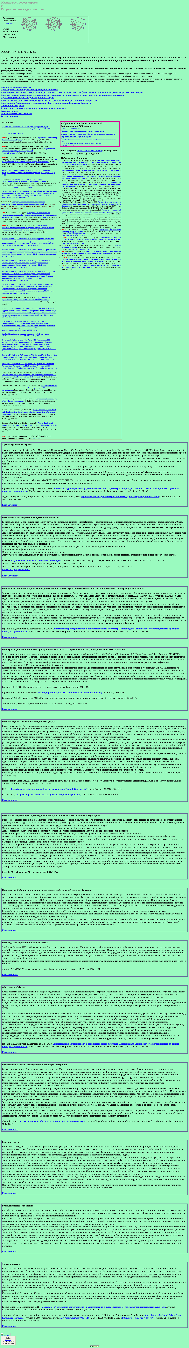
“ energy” (10, 153)
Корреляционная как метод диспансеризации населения (120, 496)
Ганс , (16, 569)
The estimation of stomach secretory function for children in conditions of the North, (29, 424)
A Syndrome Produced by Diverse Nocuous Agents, (37, 560)
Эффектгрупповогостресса (16, 86)
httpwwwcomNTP (21, 336)
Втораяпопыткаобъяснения (16, 113)
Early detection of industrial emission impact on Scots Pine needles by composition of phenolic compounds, (29, 412)
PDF (39, 438)
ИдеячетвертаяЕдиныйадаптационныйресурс (27, 97)
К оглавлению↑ (10, 504)
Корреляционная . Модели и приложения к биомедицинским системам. (26, 299)
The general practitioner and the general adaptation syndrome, (29, 160)
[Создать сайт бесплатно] (94, 1346)
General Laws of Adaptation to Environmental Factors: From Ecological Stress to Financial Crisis (91, 238)
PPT (34, 438)
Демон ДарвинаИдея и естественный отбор (70, 692)
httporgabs (79, 249)
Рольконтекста (9, 110)
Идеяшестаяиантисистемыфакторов (46, 102)
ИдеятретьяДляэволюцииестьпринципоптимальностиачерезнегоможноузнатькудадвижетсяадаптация (62, 94)
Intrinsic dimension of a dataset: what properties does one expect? (53, 1121)
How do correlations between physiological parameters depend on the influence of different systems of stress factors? (29, 376)
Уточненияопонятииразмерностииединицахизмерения (33, 108)
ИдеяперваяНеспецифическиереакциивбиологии (29, 89)
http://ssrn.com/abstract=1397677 (73, 236)
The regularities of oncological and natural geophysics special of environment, (29, 388)
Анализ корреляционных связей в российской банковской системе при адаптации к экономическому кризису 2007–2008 (91, 260)
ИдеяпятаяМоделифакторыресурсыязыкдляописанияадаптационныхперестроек (50, 100)
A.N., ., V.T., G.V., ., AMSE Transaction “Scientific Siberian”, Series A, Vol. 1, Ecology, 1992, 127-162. (29, 357)
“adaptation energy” (76, 789)
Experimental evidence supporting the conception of (28, 149)
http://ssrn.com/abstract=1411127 (73, 243)
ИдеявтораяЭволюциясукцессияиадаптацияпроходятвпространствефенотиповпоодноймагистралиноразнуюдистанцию (72, 92)
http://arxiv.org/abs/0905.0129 (77, 234)
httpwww (14, 197)
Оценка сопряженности (91, 266)
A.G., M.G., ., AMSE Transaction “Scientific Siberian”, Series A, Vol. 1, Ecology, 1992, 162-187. (29, 366)
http (9, 317)
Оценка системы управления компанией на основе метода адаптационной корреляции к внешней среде (91, 252)
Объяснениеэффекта (12, 105)
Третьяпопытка (9, 116)
